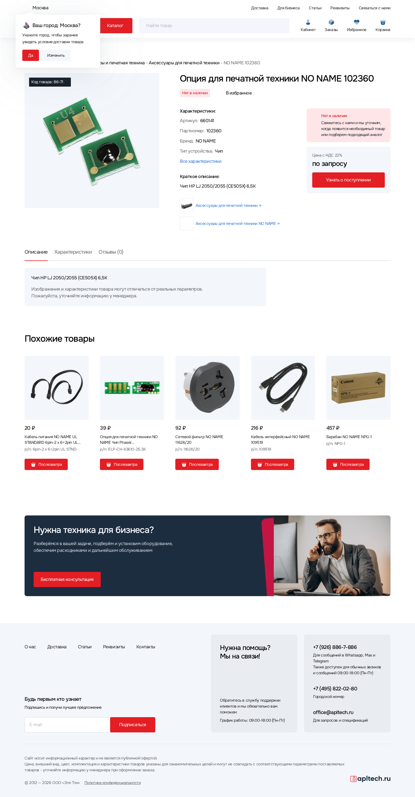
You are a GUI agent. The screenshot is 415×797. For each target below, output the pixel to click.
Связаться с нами (374, 7)
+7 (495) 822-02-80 (335, 689)
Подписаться (132, 725)
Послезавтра (50, 464)
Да (30, 55)
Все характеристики (200, 161)
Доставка (259, 7)
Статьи (315, 7)
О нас (30, 647)
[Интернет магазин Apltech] (370, 779)
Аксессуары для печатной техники (184, 63)
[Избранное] (82, 362)
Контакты (145, 647)
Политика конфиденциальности (112, 782)
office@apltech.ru (333, 712)
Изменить (56, 55)
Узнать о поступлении (348, 180)
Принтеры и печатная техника (114, 63)
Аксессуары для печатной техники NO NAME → (238, 223)
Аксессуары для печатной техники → (228, 205)
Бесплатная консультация (67, 579)
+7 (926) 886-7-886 (335, 647)
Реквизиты (340, 7)
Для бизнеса (289, 7)
